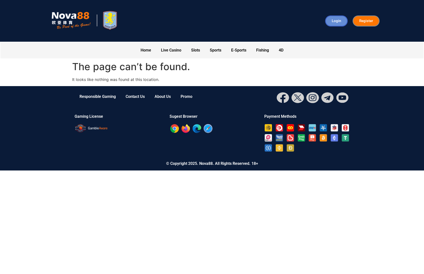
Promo (186, 96)
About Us (163, 96)
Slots (195, 50)
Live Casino (171, 50)
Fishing (262, 50)
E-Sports (238, 50)
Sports (215, 50)
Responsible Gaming (98, 96)
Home (146, 50)
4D (281, 50)
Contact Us (135, 96)
